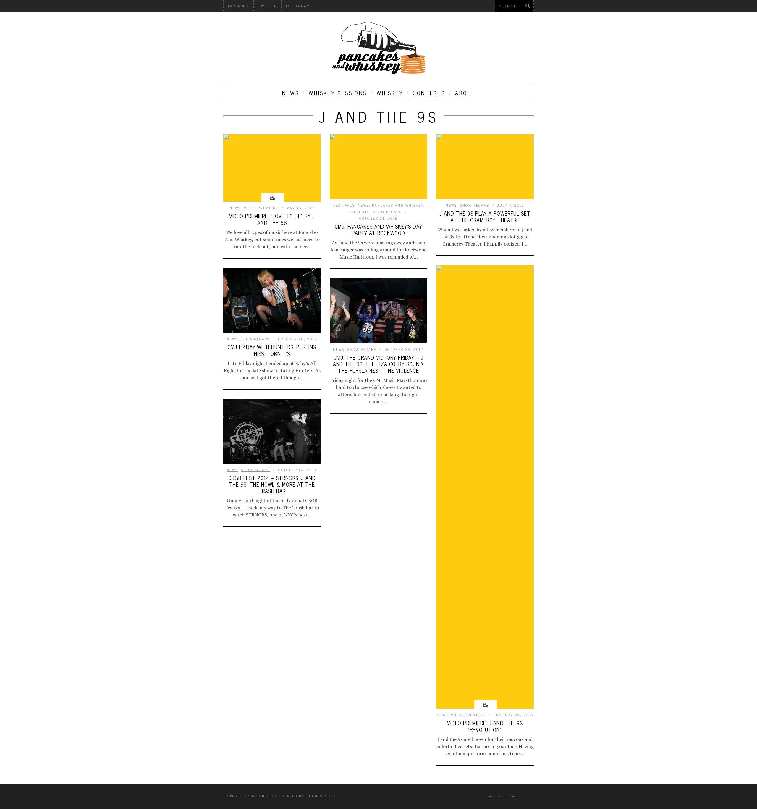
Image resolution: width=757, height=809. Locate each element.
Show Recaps (387, 212)
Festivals (344, 205)
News (290, 92)
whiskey (390, 92)
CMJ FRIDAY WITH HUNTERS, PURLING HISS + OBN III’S (272, 350)
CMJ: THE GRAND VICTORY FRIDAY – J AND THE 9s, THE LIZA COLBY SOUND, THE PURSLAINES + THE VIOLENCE (378, 364)
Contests (429, 92)
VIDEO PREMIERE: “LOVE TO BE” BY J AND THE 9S (272, 219)
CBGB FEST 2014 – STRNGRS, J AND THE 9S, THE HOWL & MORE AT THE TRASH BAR (272, 484)
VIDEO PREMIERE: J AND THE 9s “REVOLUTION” (485, 726)
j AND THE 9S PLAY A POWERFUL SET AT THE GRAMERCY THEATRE (484, 216)
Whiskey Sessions (338, 92)
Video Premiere (261, 208)
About (465, 92)
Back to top (500, 796)
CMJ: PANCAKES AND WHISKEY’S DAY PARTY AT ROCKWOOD (378, 229)
